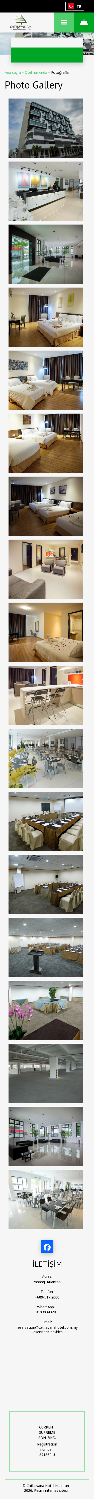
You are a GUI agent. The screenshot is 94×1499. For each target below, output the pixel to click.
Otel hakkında (36, 72)
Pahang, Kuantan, (47, 1281)
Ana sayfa (13, 72)
